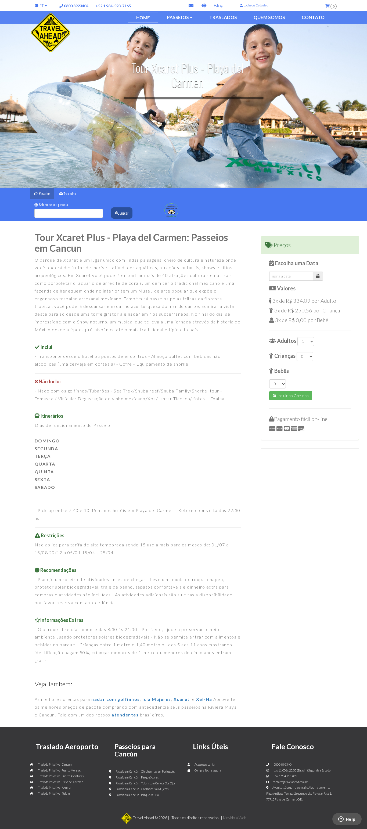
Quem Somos (269, 17)
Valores (286, 288)
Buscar (123, 213)
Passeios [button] (178, 17)
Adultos (286, 340)
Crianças (284, 355)
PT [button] (41, 5)
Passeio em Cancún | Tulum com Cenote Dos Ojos (145, 783)
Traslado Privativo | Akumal (54, 787)
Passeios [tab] (44, 193)
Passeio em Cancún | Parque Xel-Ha (137, 794)
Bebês (281, 370)
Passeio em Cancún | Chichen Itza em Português (145, 771)
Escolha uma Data (296, 263)
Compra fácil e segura (207, 770)
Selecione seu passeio (53, 204)
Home (143, 17)
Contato (313, 17)
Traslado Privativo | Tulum (53, 793)
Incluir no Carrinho (292, 395)
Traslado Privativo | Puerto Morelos (59, 770)
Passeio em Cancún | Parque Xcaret (137, 777)
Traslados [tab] (69, 193)
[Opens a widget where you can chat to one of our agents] (347, 819)
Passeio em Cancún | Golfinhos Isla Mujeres (141, 789)
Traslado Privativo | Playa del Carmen (60, 782)
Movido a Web (234, 817)
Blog (218, 5)
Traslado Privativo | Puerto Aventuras (60, 776)
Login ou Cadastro (255, 5)
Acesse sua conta (204, 764)
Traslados (223, 17)
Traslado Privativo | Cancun (54, 764)
